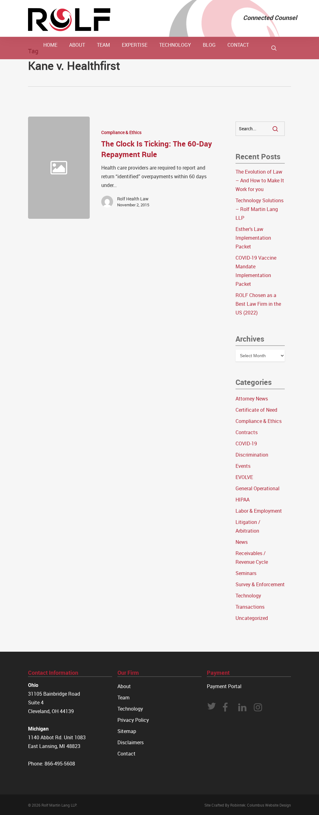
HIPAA (243, 499)
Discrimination (252, 454)
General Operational (257, 488)
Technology (248, 595)
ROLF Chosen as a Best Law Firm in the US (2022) (258, 304)
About (124, 686)
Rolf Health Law (133, 199)
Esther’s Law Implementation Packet (253, 238)
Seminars (246, 573)
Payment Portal (224, 686)
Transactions (250, 606)
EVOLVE (244, 477)
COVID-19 (246, 443)
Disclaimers (130, 742)
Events (243, 466)
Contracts (247, 432)
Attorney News (252, 398)
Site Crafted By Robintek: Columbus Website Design (247, 805)
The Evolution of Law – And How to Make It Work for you (260, 180)
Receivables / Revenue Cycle (252, 557)
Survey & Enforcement (260, 584)
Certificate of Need (256, 409)
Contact (126, 753)
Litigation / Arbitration (248, 526)
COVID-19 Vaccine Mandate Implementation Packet (256, 270)
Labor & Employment (259, 510)
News (242, 542)
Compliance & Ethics (121, 132)
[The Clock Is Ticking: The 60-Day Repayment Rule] (152, 168)
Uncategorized (252, 618)
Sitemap (126, 731)
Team (123, 697)
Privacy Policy (133, 720)
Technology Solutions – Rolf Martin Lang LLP (259, 209)
